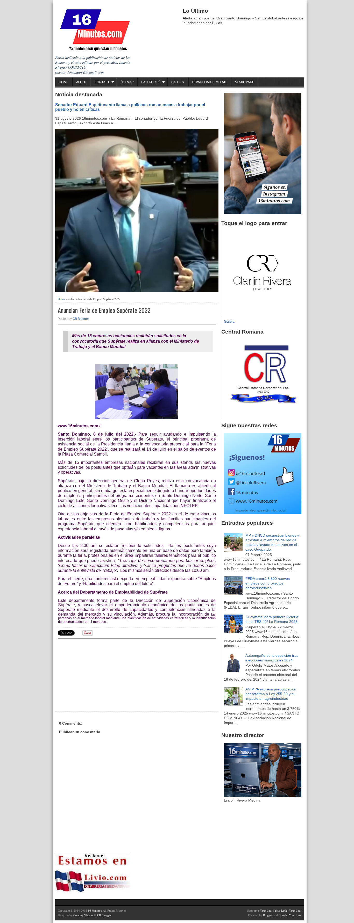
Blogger (268, 915)
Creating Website (83, 915)
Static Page (244, 82)
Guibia (229, 321)
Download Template (209, 82)
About (81, 82)
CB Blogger (81, 319)
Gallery (178, 82)
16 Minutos (95, 910)
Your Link (266, 910)
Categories (150, 82)
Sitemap (127, 82)
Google (283, 915)
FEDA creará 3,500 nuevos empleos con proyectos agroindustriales (267, 583)
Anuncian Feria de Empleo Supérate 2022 (104, 310)
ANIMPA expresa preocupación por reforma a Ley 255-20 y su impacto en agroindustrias (270, 694)
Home (63, 82)
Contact (102, 82)
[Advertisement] (98, 674)
